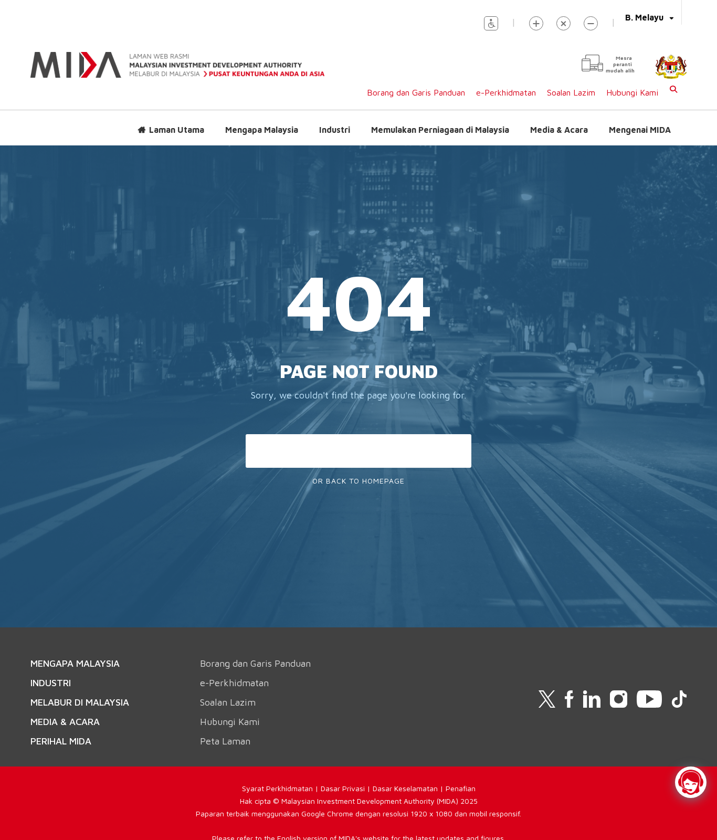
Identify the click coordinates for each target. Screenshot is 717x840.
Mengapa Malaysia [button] (261, 129)
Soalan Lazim (571, 92)
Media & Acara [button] (559, 129)
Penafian (461, 788)
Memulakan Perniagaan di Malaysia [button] (440, 129)
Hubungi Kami (632, 92)
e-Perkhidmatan (506, 92)
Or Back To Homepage (358, 480)
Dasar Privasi (343, 788)
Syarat (254, 788)
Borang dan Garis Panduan (416, 92)
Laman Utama (176, 129)
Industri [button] (334, 129)
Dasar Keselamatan (405, 788)
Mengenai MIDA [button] (640, 129)
